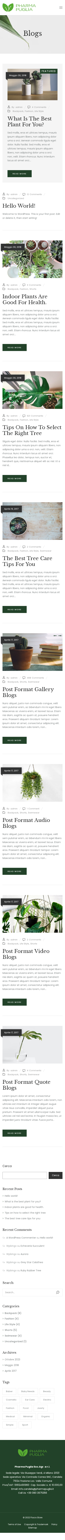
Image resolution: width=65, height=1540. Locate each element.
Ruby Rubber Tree (31, 1270)
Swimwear (11, 1335)
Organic (45, 1416)
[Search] (57, 1292)
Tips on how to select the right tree (25, 1212)
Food (25, 1408)
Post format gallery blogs (28, 692)
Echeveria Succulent (32, 1246)
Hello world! (11, 1196)
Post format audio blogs (26, 823)
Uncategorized (14, 1341)
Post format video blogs (26, 954)
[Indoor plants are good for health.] (32, 242)
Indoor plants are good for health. (24, 1207)
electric (47, 1399)
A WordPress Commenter (21, 1237)
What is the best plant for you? (23, 1201)
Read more (19, 173)
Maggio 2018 (12, 1365)
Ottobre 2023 (12, 1359)
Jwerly (40, 1408)
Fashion (9, 1318)
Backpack (11, 1313)
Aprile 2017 (11, 1371)
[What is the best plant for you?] (33, 70)
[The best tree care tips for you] (32, 504)
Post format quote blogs (26, 1085)
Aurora (24, 1254)
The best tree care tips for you (22, 1218)
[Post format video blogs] (32, 897)
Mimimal (27, 1416)
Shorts (8, 1330)
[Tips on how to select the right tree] (32, 373)
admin (19, 107)
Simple (10, 1424)
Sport (25, 1424)
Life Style (10, 1324)
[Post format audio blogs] (32, 766)
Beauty (47, 1391)
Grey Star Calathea (32, 1262)
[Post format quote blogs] (32, 1027)
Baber (9, 1391)
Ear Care (30, 1399)
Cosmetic (11, 1399)
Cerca (7, 1166)
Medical (10, 1416)
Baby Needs (27, 1391)
